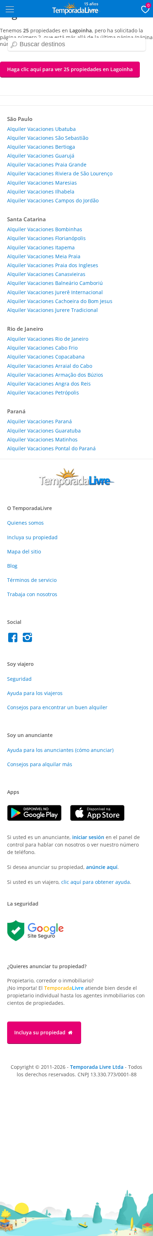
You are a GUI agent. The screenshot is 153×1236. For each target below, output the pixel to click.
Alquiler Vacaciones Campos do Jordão (53, 200)
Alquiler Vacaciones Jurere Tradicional (52, 310)
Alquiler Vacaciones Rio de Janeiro (47, 338)
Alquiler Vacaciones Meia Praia (43, 256)
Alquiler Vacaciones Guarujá (40, 155)
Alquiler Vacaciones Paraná (39, 421)
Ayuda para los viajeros (35, 693)
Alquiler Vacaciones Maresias (42, 182)
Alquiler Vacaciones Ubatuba (41, 129)
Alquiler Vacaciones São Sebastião (47, 137)
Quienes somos (25, 522)
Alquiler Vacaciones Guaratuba (44, 430)
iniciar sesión (88, 837)
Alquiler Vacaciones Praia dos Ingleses (52, 265)
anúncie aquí (101, 867)
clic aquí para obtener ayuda (95, 882)
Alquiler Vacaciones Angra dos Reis (49, 383)
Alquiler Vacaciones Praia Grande (46, 164)
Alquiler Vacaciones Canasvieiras (46, 274)
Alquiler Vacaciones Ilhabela (40, 191)
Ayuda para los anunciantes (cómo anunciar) (60, 750)
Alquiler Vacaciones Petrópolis (43, 392)
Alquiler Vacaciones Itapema (41, 247)
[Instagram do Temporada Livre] (28, 639)
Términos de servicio (32, 580)
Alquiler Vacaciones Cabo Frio (42, 347)
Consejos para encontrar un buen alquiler (57, 707)
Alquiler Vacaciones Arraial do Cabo (49, 365)
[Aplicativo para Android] (38, 818)
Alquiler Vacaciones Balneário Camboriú (55, 283)
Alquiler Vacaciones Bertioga (41, 146)
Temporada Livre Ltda (96, 1066)
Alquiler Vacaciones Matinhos (42, 439)
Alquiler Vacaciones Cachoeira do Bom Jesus (59, 301)
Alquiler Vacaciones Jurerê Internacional (55, 292)
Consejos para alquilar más (39, 764)
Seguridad (19, 678)
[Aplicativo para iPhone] (101, 818)
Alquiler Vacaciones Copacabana (46, 356)
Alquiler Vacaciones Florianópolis (46, 238)
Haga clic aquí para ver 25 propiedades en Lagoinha (70, 69)
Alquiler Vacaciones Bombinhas (44, 229)
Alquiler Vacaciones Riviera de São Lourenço (59, 173)
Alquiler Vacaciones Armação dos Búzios (55, 374)
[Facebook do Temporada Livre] (14, 639)
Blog (12, 565)
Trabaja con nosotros (32, 594)
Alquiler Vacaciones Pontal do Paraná (51, 448)
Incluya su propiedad (32, 537)
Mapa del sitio (24, 551)
